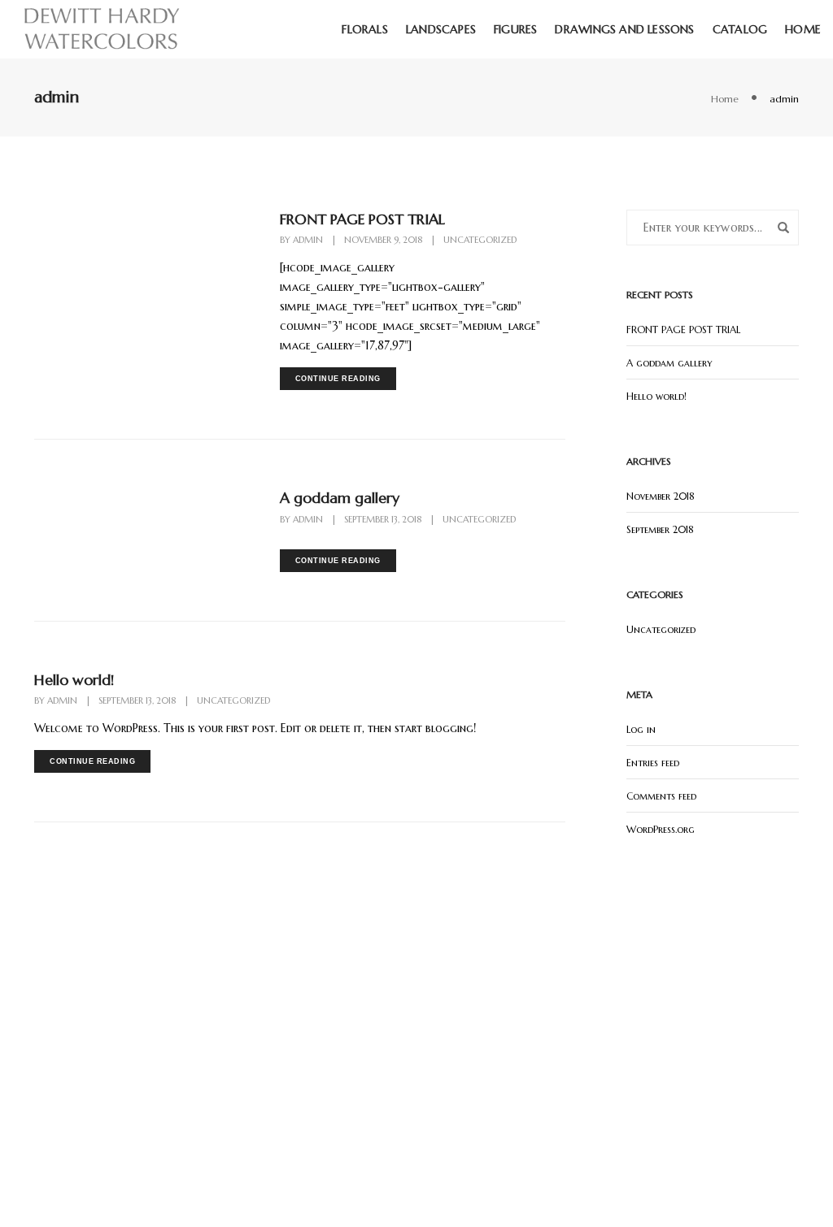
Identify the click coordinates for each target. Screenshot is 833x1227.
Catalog (740, 29)
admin (308, 239)
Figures (515, 29)
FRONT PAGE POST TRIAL (362, 219)
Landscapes (441, 29)
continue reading (338, 379)
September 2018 (660, 529)
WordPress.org (660, 829)
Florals (364, 29)
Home (803, 29)
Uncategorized (480, 239)
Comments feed (661, 796)
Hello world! (74, 679)
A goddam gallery (339, 497)
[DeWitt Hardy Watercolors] (101, 28)
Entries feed (652, 763)
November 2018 (660, 496)
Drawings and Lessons (624, 29)
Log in (641, 729)
